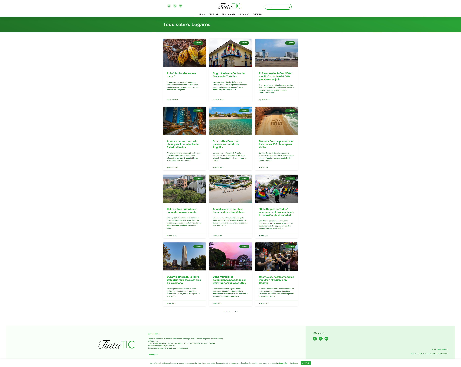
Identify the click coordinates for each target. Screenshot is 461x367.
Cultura (213, 14)
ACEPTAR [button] (305, 363)
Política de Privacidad (439, 349)
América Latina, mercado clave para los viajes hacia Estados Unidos (183, 144)
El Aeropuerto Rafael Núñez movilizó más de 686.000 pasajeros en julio (276, 76)
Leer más (283, 363)
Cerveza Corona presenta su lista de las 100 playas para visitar (276, 144)
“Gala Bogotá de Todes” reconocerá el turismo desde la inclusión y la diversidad (276, 211)
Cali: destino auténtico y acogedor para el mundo (182, 210)
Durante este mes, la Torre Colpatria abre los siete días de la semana (184, 279)
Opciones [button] (294, 363)
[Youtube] (180, 6)
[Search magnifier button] (288, 6)
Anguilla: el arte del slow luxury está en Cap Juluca (228, 210)
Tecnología (228, 14)
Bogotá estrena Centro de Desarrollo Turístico (229, 75)
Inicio (202, 14)
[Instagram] (169, 6)
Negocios (244, 14)
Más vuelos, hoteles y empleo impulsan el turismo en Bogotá (276, 279)
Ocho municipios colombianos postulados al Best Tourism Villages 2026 (229, 279)
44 (236, 311)
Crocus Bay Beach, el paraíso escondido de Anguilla (226, 144)
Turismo (257, 14)
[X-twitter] (175, 6)
